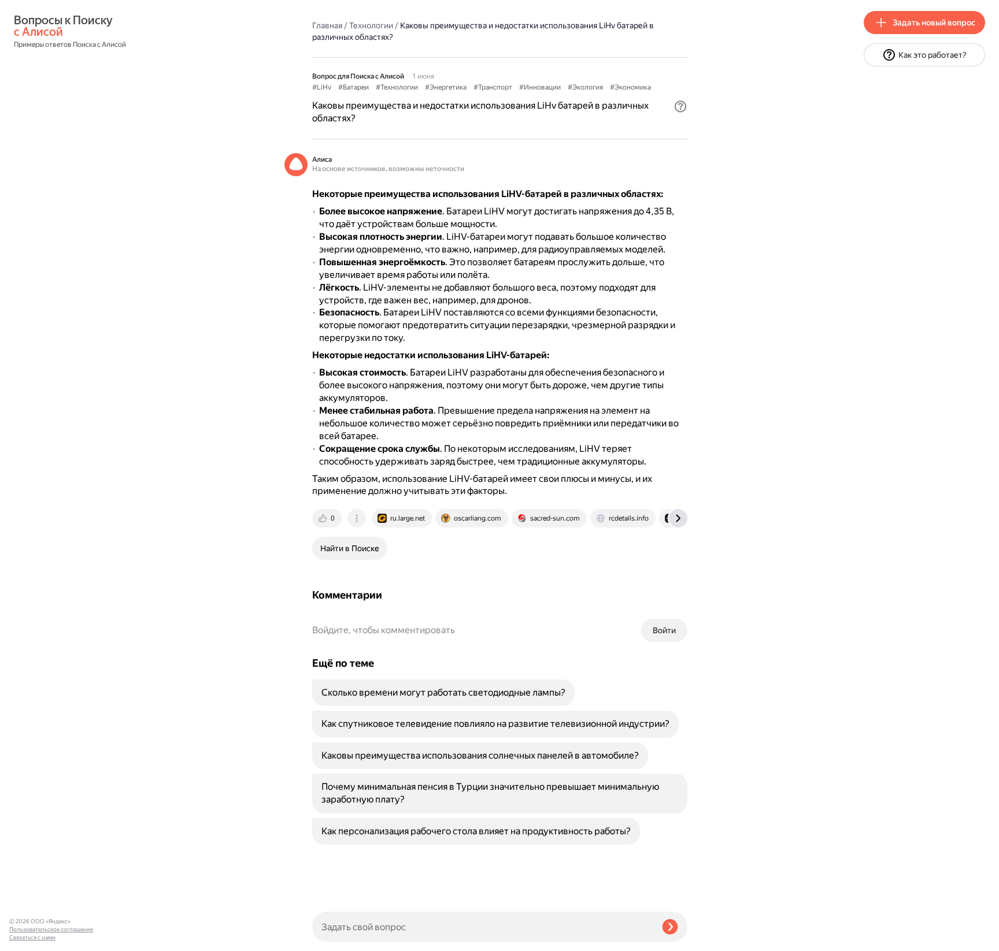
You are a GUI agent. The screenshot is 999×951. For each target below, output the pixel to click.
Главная (327, 25)
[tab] (327, 518)
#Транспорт (492, 87)
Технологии (371, 25)
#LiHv (321, 87)
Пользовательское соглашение (51, 929)
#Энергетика (446, 87)
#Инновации (540, 87)
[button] (680, 106)
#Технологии (397, 87)
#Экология (585, 87)
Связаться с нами (32, 937)
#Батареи (353, 87)
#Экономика (630, 87)
